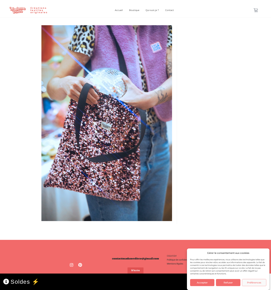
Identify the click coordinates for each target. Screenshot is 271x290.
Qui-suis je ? (152, 10)
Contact (169, 10)
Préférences (254, 282)
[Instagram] (71, 265)
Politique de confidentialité (179, 260)
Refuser (228, 282)
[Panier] (256, 10)
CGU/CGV (172, 256)
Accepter (202, 282)
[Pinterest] (80, 265)
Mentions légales (175, 263)
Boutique (134, 10)
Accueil (119, 10)
